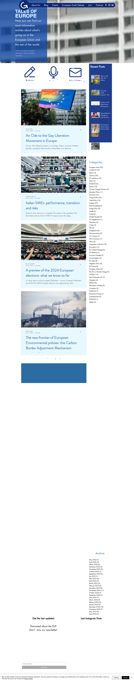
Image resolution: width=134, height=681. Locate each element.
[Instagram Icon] (109, 5)
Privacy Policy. (28, 679)
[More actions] (81, 130)
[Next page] (60, 358)
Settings (116, 678)
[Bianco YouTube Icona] (105, 661)
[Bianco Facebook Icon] (106, 5)
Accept (125, 678)
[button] (84, 82)
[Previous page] (47, 358)
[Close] (131, 677)
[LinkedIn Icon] (112, 5)
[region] (30, 72)
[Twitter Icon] (109, 661)
